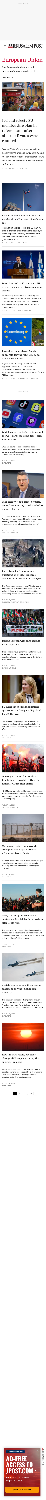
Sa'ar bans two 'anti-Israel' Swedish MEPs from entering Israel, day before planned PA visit (22, 505)
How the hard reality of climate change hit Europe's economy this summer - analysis (20, 1058)
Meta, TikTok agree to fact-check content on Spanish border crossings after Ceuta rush (22, 919)
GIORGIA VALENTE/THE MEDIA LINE (16, 602)
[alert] (22, 1472)
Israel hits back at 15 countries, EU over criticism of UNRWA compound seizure (22, 287)
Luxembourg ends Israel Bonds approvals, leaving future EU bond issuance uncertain (21, 354)
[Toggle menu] (5, 46)
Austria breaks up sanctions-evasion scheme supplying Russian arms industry (22, 988)
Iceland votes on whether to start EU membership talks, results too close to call (23, 219)
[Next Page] (35, 1093)
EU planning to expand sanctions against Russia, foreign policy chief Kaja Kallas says (21, 710)
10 (31, 1094)
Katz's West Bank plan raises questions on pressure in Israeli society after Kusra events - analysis (21, 574)
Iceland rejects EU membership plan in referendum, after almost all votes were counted (20, 130)
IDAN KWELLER (25, 310)
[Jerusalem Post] (25, 46)
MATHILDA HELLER (11, 533)
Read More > (7, 78)
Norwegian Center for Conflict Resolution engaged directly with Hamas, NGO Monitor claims (20, 780)
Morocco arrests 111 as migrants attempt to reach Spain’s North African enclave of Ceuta (19, 849)
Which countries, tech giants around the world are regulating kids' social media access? (22, 435)
